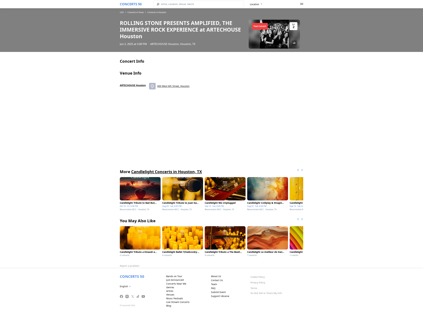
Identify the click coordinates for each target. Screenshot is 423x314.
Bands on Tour (174, 276)
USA (122, 12)
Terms (253, 288)
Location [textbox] (254, 4)
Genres (170, 287)
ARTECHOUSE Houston (133, 85)
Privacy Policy (257, 282)
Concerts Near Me (176, 283)
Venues (170, 294)
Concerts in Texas (136, 12)
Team (214, 284)
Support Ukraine (220, 296)
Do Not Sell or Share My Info (266, 293)
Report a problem (129, 265)
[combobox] (256, 4)
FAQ (213, 288)
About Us (216, 276)
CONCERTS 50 (131, 4)
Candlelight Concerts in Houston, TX (166, 171)
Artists (169, 291)
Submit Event (218, 292)
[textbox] (126, 286)
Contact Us (217, 280)
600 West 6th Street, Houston (173, 86)
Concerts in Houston (156, 12)
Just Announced (175, 279)
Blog (168, 305)
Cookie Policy (257, 276)
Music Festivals (174, 298)
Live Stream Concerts (178, 302)
